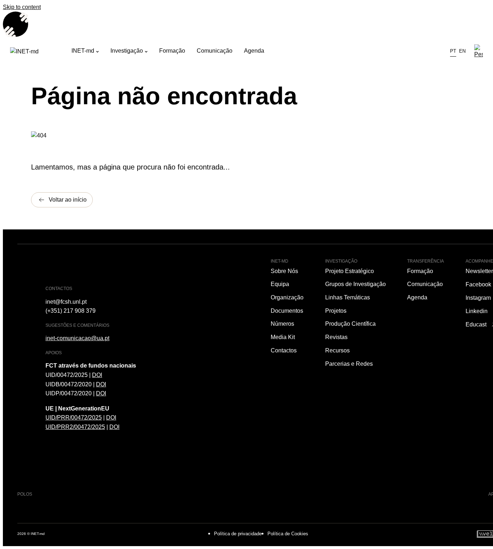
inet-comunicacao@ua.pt (77, 338)
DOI (97, 375)
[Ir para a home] (40, 51)
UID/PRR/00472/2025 (73, 417)
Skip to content (22, 7)
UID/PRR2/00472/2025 (75, 427)
